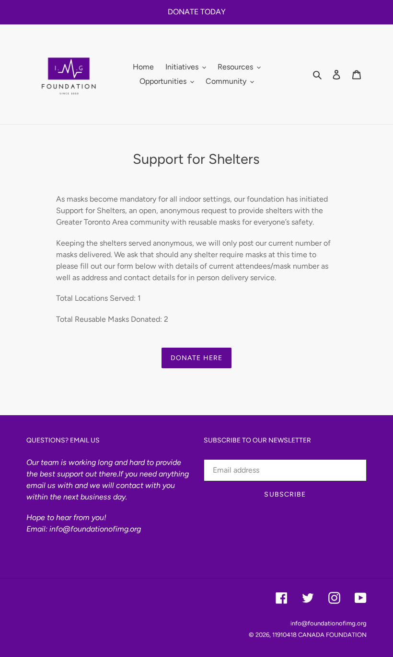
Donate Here (196, 358)
